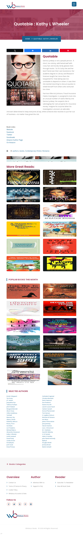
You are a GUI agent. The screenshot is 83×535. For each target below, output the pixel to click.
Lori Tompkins (11, 428)
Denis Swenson (47, 400)
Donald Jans (10, 442)
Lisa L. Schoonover (48, 428)
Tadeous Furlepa (12, 405)
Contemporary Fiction (33, 151)
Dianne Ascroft (46, 405)
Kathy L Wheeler (12, 434)
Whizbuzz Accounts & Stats (18, 493)
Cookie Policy (13, 490)
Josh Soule (10, 445)
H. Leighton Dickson (48, 415)
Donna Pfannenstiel (48, 411)
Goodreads (11, 137)
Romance (45, 151)
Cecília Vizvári (11, 440)
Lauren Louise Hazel (48, 407)
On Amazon (11, 142)
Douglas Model (46, 442)
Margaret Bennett (12, 409)
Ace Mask (9, 426)
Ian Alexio (45, 419)
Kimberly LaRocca (12, 421)
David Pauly (10, 438)
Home (27, 39)
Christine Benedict (47, 398)
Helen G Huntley (47, 436)
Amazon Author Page (15, 140)
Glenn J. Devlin (11, 419)
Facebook (10, 132)
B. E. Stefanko (46, 430)
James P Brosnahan (48, 421)
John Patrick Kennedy (48, 438)
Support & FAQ (38, 486)
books (22, 151)
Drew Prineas (11, 447)
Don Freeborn (46, 402)
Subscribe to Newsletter (65, 483)
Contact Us (12, 483)
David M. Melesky (47, 432)
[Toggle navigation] (74, 4)
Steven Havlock (47, 426)
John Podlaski (11, 407)
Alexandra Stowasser (13, 432)
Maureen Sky (11, 417)
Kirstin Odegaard (12, 396)
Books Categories (17, 464)
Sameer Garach (47, 409)
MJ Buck (44, 440)
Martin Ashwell (46, 447)
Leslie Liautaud (11, 436)
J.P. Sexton (10, 400)
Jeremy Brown (46, 445)
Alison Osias (10, 411)
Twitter (9, 135)
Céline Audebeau (12, 413)
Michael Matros (11, 430)
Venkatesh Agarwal (48, 396)
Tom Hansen (46, 413)
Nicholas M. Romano (48, 417)
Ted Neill (9, 415)
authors (16, 151)
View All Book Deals (63, 486)
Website (10, 129)
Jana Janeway (46, 424)
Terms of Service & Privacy (18, 486)
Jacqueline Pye (11, 402)
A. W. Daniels (46, 434)
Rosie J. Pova (10, 424)
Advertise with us (38, 483)
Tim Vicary (10, 398)
